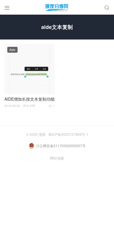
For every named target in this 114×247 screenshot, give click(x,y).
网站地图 (57, 157)
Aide (12, 50)
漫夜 (42, 134)
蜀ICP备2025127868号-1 (68, 134)
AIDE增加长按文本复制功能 (29, 99)
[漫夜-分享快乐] (57, 7)
